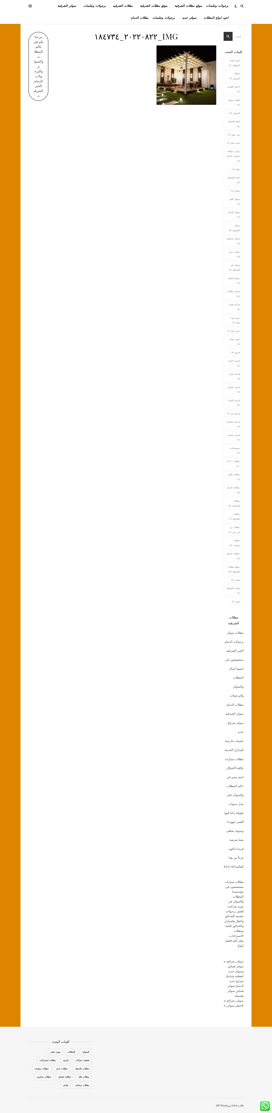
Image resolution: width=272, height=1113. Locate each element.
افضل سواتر (234, 102)
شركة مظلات (233, 294)
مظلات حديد (62, 1068)
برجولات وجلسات (217, 6)
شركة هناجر (234, 307)
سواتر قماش (234, 281)
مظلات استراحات (48, 1060)
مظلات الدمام (140, 18)
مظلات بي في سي (234, 530)
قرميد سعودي (233, 424)
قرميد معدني (234, 437)
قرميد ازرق (234, 376)
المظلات (71, 1051)
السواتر (234, 113)
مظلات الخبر (234, 477)
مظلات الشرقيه (123, 6)
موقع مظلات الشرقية (188, 6)
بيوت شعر (233, 142)
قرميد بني (233, 413)
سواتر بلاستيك (233, 241)
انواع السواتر (234, 124)
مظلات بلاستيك (82, 1068)
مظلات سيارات (234, 543)
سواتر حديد (189, 18)
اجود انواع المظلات (216, 18)
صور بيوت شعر (235, 320)
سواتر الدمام (234, 215)
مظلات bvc (233, 464)
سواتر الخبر (234, 201)
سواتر (235, 190)
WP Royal (221, 1105)
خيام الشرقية (234, 180)
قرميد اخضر (234, 363)
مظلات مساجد (82, 1085)
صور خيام (233, 330)
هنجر (236, 601)
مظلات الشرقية (234, 516)
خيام (236, 169)
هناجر (235, 579)
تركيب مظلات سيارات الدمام (233, 156)
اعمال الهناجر (233, 89)
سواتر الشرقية (67, 6)
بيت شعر (234, 134)
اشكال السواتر (234, 76)
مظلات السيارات (234, 503)
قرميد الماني (234, 403)
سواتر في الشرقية (234, 267)
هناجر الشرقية (233, 591)
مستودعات (235, 450)
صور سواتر (234, 341)
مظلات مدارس (44, 1076)
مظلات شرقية (233, 556)
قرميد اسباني (234, 390)
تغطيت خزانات (82, 1060)
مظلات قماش (64, 1076)
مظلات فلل (83, 1076)
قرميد (235, 352)
